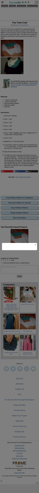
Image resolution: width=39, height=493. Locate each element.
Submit (19, 258)
